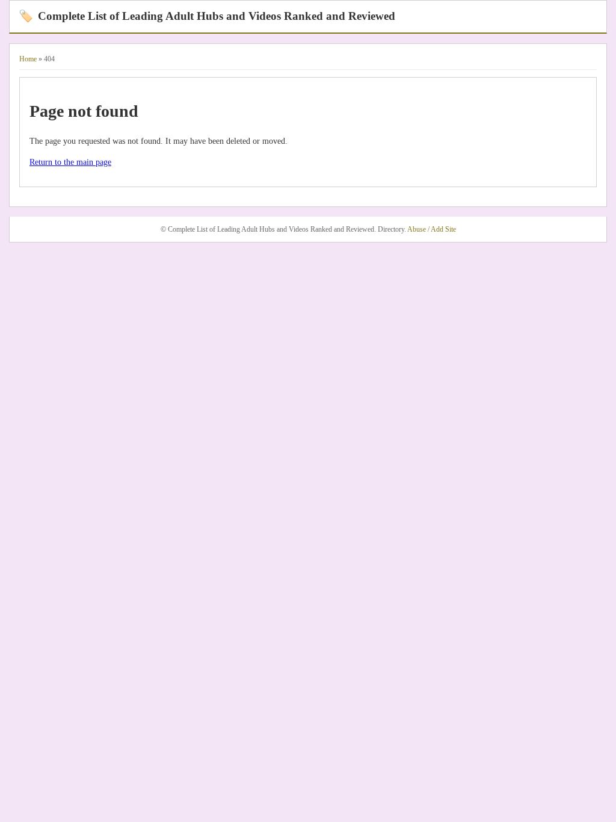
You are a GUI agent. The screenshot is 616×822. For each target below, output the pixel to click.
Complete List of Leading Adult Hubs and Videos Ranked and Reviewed (207, 16)
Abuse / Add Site (431, 229)
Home (28, 59)
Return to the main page (70, 162)
